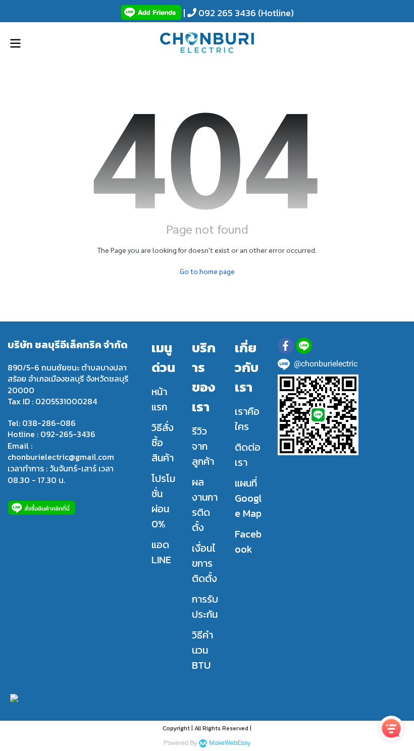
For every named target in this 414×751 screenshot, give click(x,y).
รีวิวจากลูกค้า (203, 446)
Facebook (248, 541)
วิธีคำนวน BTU (202, 650)
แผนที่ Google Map (248, 498)
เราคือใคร (247, 419)
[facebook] (286, 346)
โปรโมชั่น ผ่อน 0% (163, 501)
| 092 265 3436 (218, 13)
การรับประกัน (205, 607)
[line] (304, 346)
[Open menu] (15, 43)
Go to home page (207, 271)
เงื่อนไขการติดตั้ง (204, 563)
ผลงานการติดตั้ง (205, 504)
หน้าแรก (159, 399)
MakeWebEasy (229, 743)
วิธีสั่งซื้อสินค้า (162, 442)
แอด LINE (161, 552)
